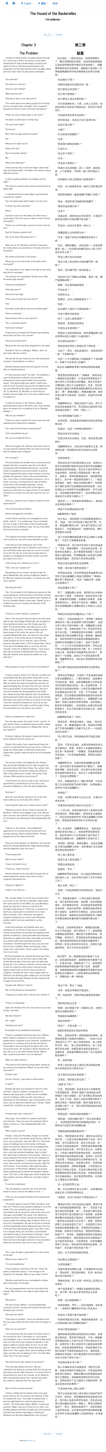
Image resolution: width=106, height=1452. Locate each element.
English (27, 3)
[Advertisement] (53, 25)
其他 (54, 3)
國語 (43, 3)
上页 (48, 34)
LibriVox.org (31, 1440)
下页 (57, 34)
